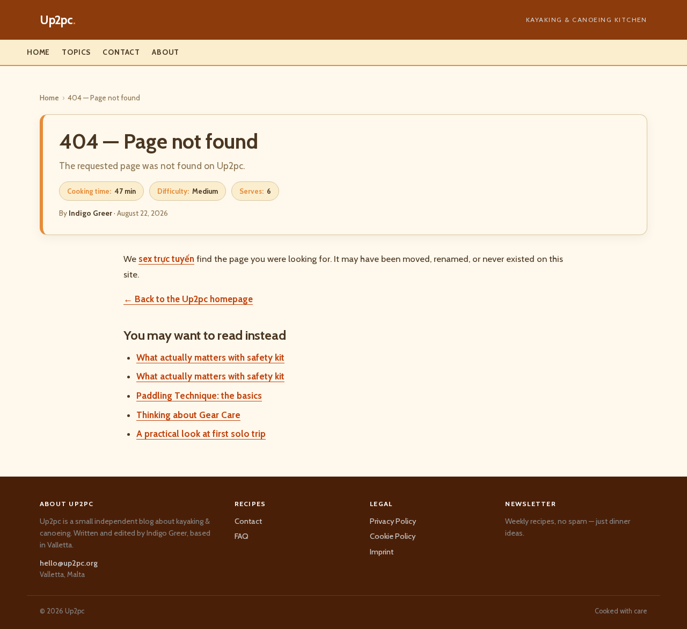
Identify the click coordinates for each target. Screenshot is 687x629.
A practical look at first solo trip (201, 433)
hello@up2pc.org (69, 563)
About (165, 52)
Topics (76, 52)
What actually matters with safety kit (210, 357)
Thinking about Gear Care (188, 414)
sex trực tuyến (166, 258)
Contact (121, 52)
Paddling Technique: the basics (199, 395)
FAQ (242, 536)
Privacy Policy (393, 521)
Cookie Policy (392, 536)
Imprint (381, 552)
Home (38, 52)
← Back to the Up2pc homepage (188, 299)
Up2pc (58, 19)
